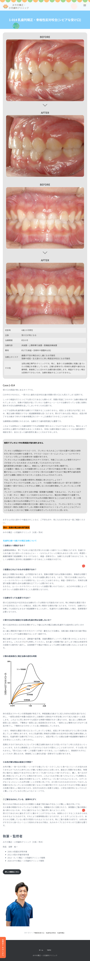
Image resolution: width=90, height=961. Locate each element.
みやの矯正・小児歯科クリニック (45, 955)
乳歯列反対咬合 (51, 933)
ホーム (41, 950)
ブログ (24, 641)
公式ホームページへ (3, 947)
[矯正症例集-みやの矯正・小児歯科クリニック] (17, 6)
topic (49, 950)
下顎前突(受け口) (39, 933)
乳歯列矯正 (60, 933)
